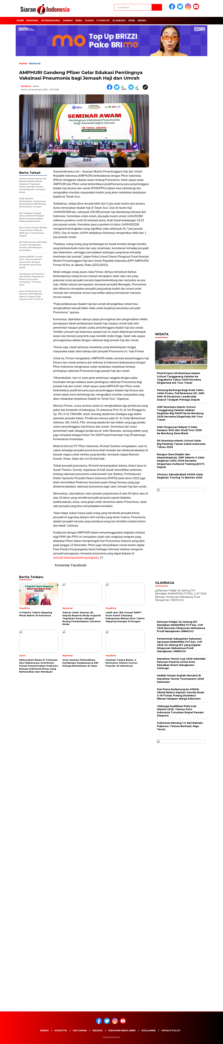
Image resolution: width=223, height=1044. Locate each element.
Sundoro (26, 86)
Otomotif (103, 20)
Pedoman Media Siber (122, 1030)
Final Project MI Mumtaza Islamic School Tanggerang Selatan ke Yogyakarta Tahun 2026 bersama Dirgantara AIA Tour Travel (179, 378)
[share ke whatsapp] (124, 89)
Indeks (142, 20)
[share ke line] (139, 89)
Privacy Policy (171, 1030)
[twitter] (180, 8)
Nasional (32, 20)
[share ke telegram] (131, 89)
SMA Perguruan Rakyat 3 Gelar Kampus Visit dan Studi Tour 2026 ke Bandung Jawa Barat (179, 430)
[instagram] (188, 8)
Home (20, 20)
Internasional (50, 20)
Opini (131, 20)
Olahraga (118, 20)
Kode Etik (61, 1030)
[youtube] (196, 8)
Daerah (68, 20)
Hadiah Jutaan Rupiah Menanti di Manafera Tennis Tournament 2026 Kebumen (180, 678)
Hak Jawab (80, 1030)
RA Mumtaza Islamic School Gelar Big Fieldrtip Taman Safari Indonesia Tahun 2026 (181, 443)
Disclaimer (148, 1030)
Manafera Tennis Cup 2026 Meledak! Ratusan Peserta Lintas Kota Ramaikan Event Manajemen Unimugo (181, 663)
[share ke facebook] (110, 89)
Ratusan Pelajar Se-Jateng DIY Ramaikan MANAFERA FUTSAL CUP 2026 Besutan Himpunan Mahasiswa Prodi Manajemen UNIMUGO (181, 626)
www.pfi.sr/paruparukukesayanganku (76, 557)
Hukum (89, 20)
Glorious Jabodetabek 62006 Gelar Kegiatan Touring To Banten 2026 (180, 476)
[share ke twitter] (117, 89)
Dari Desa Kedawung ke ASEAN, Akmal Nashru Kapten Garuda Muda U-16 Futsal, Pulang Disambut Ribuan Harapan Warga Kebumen (180, 694)
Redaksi (97, 1030)
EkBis (78, 20)
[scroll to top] (213, 1038)
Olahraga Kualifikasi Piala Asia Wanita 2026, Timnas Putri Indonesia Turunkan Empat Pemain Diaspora (180, 711)
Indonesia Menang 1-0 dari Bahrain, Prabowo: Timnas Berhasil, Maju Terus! (180, 726)
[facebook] (172, 8)
